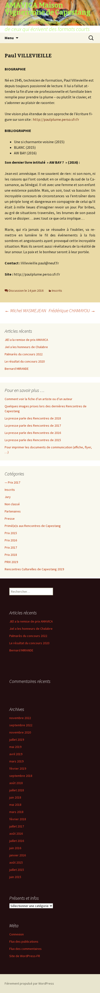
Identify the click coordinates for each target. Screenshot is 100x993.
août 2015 (16, 862)
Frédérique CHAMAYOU (72, 310)
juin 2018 (15, 797)
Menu (9, 37)
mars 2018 (16, 812)
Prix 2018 (11, 555)
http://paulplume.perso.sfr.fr (56, 119)
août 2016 (16, 833)
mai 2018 (15, 805)
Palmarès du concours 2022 (24, 354)
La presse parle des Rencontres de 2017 (33, 425)
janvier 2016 (17, 855)
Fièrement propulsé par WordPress (29, 983)
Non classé (12, 504)
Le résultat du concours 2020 (25, 361)
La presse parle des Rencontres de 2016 (33, 433)
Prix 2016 (11, 540)
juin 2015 (15, 877)
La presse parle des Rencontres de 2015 (33, 440)
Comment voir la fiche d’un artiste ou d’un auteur (38, 399)
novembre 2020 (20, 732)
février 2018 (17, 819)
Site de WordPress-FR (24, 956)
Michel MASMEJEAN (25, 310)
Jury (8, 497)
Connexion (16, 934)
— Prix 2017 (12, 482)
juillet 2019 (16, 739)
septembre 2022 (20, 725)
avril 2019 (15, 754)
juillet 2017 (16, 826)
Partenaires (13, 511)
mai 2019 (15, 747)
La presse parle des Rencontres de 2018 (33, 418)
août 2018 (16, 783)
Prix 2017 (11, 547)
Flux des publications (23, 941)
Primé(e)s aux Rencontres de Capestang (33, 526)
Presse (10, 518)
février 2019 (17, 768)
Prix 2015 (11, 533)
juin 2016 (15, 848)
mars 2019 (16, 761)
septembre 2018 (20, 776)
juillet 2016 (16, 841)
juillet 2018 (16, 790)
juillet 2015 (16, 870)
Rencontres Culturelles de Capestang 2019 (34, 569)
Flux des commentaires (25, 949)
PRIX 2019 (11, 562)
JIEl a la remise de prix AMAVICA (26, 340)
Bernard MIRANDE (17, 369)
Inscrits (57, 290)
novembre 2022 (20, 718)
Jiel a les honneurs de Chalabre (26, 347)
